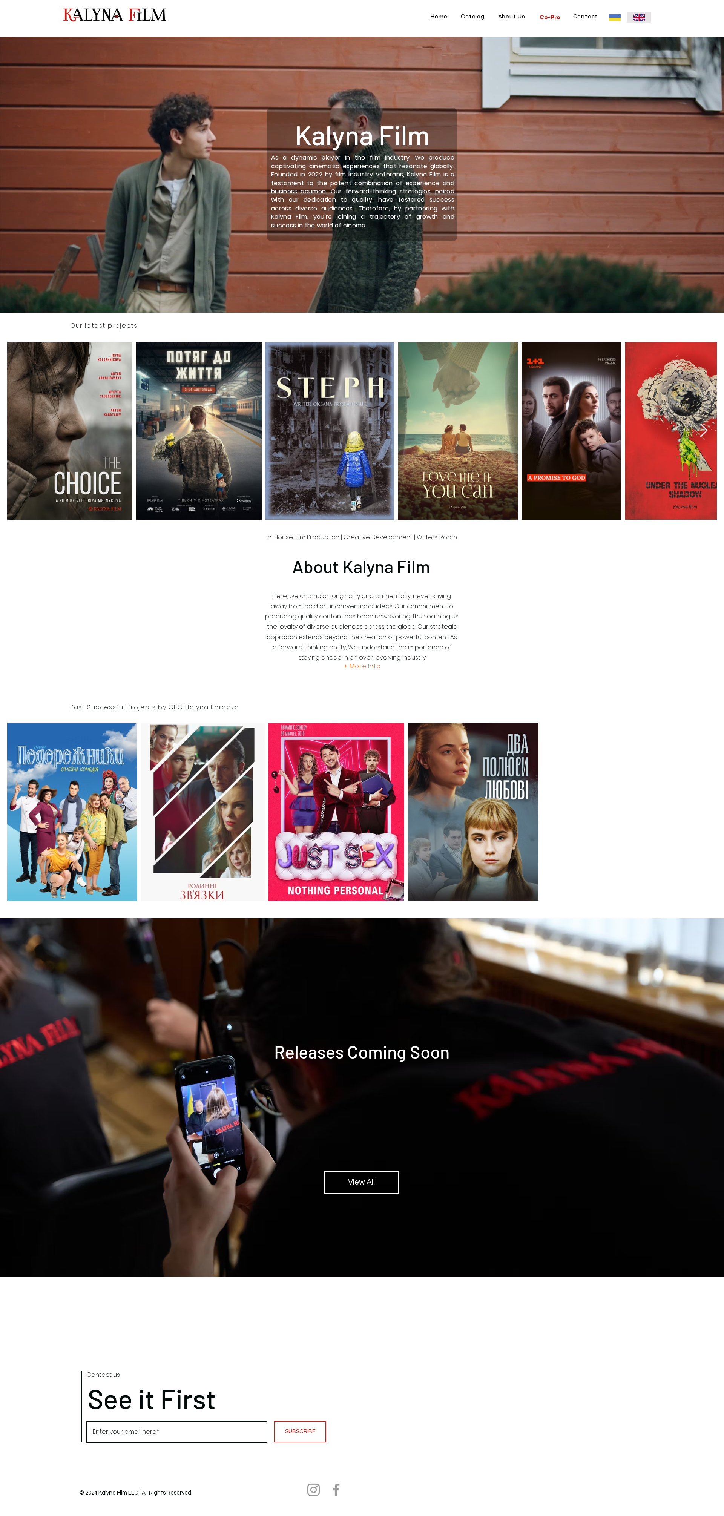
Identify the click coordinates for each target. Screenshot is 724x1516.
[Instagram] (313, 1489)
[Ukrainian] (615, 17)
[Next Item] (703, 430)
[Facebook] (336, 1489)
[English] (639, 17)
